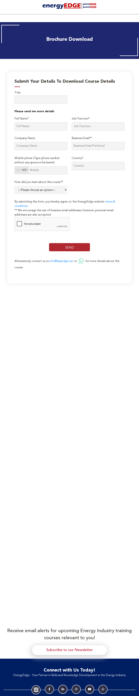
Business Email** (82, 138)
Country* (77, 158)
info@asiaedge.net (61, 261)
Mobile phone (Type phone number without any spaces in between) (37, 160)
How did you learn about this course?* (38, 182)
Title (17, 92)
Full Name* (21, 118)
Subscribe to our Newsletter (69, 650)
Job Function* (81, 118)
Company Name (24, 138)
